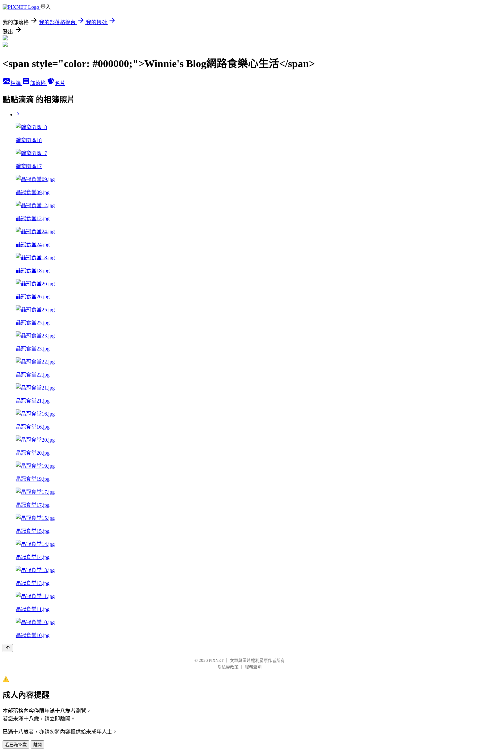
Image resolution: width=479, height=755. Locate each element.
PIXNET (216, 660)
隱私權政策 (228, 666)
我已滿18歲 (16, 744)
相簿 (16, 83)
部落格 (38, 83)
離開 (37, 744)
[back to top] (8, 648)
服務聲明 (253, 666)
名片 (60, 83)
